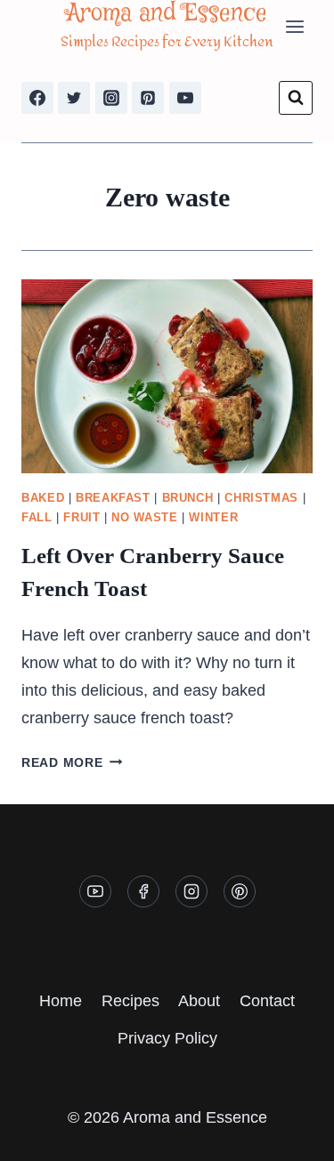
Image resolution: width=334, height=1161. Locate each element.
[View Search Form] (296, 98)
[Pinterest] (148, 98)
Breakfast (113, 498)
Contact (267, 1001)
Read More (71, 762)
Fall (37, 518)
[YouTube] (185, 98)
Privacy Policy (167, 1038)
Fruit (81, 518)
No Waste (144, 518)
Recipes (130, 1001)
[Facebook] (37, 98)
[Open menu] (294, 26)
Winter (213, 518)
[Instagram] (111, 98)
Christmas (261, 498)
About (199, 1001)
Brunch (188, 498)
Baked (42, 498)
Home (60, 1001)
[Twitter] (74, 98)
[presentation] (167, 376)
